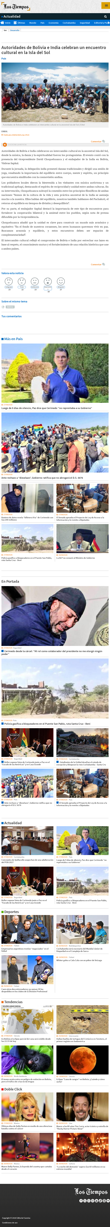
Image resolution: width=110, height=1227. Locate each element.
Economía (53, 22)
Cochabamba (69, 22)
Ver (6, 30)
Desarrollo (14, 30)
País (42, 22)
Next (109, 23)
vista (3, 586)
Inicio (7, 22)
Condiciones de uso (9, 1222)
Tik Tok (100, 1200)
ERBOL (4, 131)
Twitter (85, 1200)
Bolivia (10, 307)
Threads (104, 1200)
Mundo (32, 22)
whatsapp (89, 1200)
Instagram (93, 1200)
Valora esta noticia (12, 273)
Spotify (108, 1200)
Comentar (96, 141)
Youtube (96, 1200)
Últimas (21, 22)
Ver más (4, 343)
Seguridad (85, 22)
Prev (1, 23)
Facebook (81, 1200)
